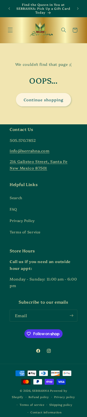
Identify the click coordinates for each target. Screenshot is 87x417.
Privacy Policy (22, 220)
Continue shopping (44, 99)
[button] (10, 30)
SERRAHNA (40, 390)
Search (16, 197)
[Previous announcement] (9, 8)
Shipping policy (60, 405)
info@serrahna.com (30, 150)
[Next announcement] (77, 8)
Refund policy (39, 397)
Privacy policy (64, 397)
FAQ (13, 209)
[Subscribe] (71, 316)
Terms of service (32, 405)
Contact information (46, 412)
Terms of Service (25, 231)
